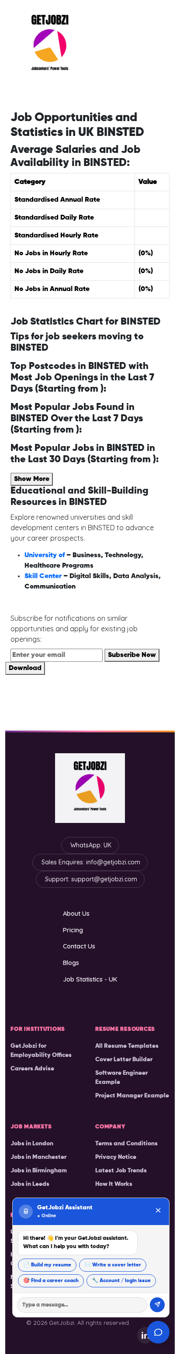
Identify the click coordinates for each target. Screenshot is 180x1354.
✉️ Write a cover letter (112, 1265)
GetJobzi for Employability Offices (41, 1050)
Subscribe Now (132, 655)
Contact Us (79, 946)
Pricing (73, 930)
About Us (76, 913)
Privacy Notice (115, 1157)
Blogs (71, 962)
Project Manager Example (132, 1096)
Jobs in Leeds (29, 1184)
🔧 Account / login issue (121, 1280)
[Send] (157, 1304)
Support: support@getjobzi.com (91, 879)
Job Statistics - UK (90, 979)
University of (45, 555)
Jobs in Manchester (38, 1157)
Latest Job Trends (121, 1171)
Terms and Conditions (126, 1144)
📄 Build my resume (47, 1265)
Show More (31, 479)
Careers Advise (32, 1069)
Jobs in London (31, 1144)
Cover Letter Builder (123, 1059)
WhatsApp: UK (90, 845)
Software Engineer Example (121, 1077)
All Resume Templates (127, 1046)
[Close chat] (158, 1211)
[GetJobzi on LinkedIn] (145, 1335)
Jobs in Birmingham (38, 1171)
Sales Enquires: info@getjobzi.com (91, 862)
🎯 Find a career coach (51, 1280)
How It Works (113, 1184)
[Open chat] (158, 1332)
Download (25, 668)
